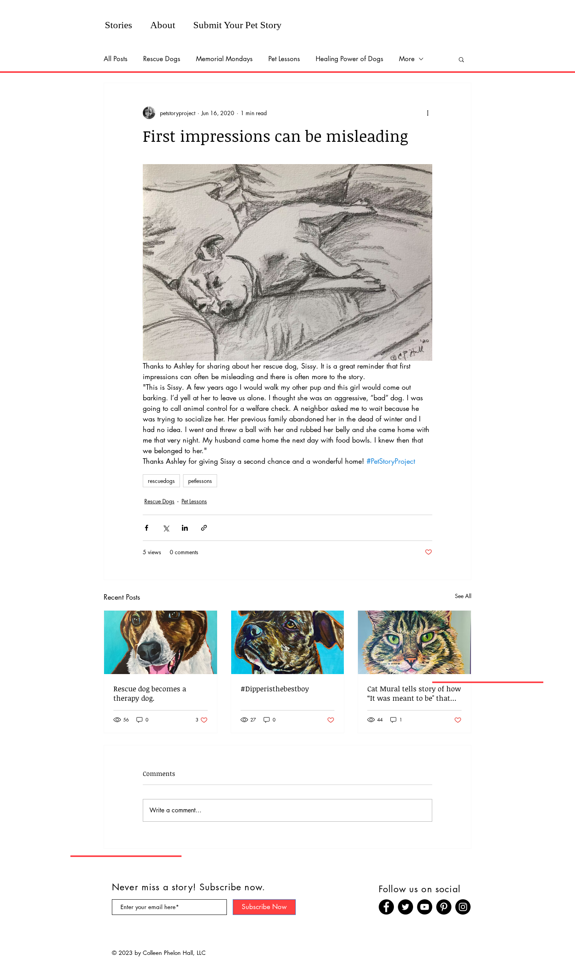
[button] (461, 59)
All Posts (116, 58)
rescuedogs (161, 480)
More (407, 58)
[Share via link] (204, 527)
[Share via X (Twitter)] (165, 527)
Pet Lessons (284, 58)
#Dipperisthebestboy (275, 688)
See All (463, 596)
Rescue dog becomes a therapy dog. (149, 693)
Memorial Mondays (224, 58)
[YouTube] (424, 907)
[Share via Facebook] (146, 527)
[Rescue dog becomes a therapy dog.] (160, 642)
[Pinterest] (443, 907)
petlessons (200, 480)
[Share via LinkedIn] (185, 527)
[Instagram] (463, 907)
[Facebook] (386, 907)
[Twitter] (405, 907)
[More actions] (427, 113)
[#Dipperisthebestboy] (287, 642)
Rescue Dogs (161, 58)
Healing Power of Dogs (349, 58)
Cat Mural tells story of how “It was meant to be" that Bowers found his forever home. (414, 693)
